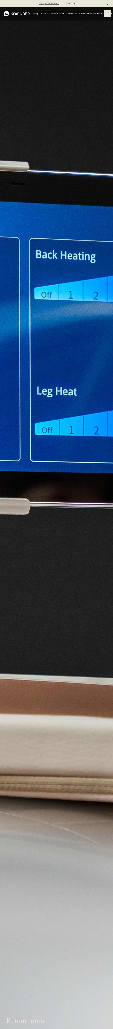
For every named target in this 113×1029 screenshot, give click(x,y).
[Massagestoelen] (47, 14)
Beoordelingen (57, 13)
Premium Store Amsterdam (93, 13)
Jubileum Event (73, 13)
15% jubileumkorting (49, 3)
